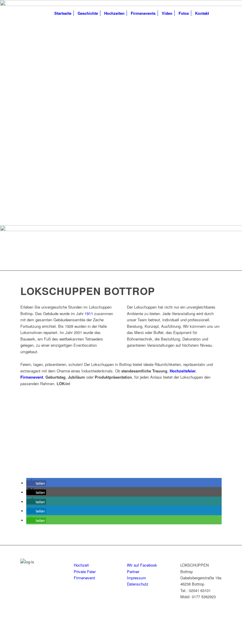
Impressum (136, 578)
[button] (36, 483)
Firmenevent (84, 578)
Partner (133, 571)
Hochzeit (81, 565)
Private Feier (85, 571)
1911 (89, 313)
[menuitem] (62, 13)
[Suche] (217, 13)
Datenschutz (137, 584)
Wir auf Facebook (142, 565)
